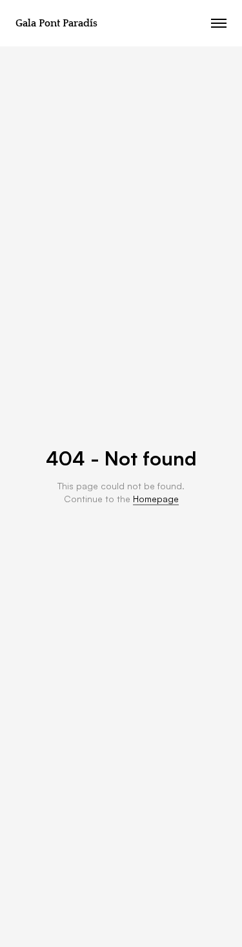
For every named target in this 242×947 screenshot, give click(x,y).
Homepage (156, 498)
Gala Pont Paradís (56, 23)
